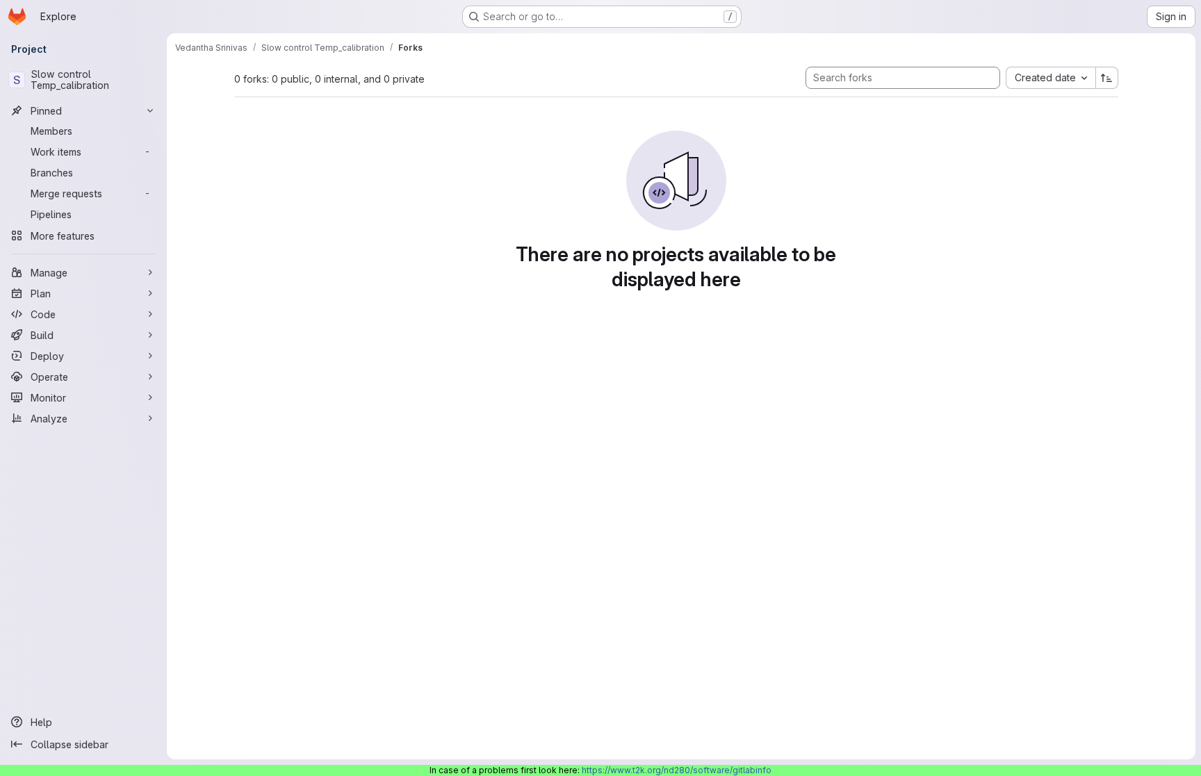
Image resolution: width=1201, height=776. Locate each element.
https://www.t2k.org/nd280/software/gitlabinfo (676, 770)
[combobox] (1050, 78)
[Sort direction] (1107, 78)
